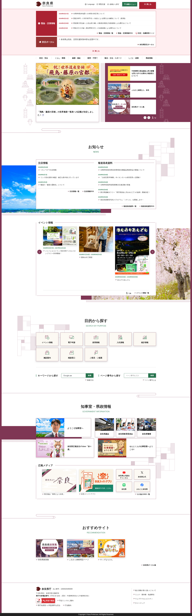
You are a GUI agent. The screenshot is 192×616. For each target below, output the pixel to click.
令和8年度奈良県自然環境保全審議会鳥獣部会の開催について (122, 170)
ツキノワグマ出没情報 (48, 170)
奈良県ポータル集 (138, 107)
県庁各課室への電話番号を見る (49, 605)
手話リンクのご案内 (66, 600)
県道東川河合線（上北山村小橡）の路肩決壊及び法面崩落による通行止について (102, 23)
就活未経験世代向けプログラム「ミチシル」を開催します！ (122, 200)
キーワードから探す (48, 375)
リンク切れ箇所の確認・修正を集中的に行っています (59, 177)
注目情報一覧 (74, 191)
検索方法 (90, 380)
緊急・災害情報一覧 (106, 33)
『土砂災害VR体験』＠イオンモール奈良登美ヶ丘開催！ (120, 177)
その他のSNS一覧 (143, 494)
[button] (89, 4)
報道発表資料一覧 (130, 206)
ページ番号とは (150, 380)
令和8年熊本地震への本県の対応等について (89, 13)
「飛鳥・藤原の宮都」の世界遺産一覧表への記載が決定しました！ (66, 113)
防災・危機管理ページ (146, 33)
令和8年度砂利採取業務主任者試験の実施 (115, 185)
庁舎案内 (68, 605)
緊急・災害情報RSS (125, 33)
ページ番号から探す (110, 375)
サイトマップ (140, 603)
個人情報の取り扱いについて (145, 590)
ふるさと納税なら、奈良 (140, 90)
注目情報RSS (89, 191)
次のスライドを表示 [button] (148, 117)
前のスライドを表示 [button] (145, 117)
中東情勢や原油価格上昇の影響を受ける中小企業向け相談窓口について (143, 73)
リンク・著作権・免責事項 (144, 594)
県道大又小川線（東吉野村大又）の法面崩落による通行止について (97, 28)
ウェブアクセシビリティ (144, 599)
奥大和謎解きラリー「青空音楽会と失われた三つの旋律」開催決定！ (125, 192)
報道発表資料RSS (147, 206)
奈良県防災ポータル (147, 44)
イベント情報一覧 (142, 293)
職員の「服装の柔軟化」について (52, 185)
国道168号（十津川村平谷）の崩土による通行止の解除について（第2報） (99, 18)
